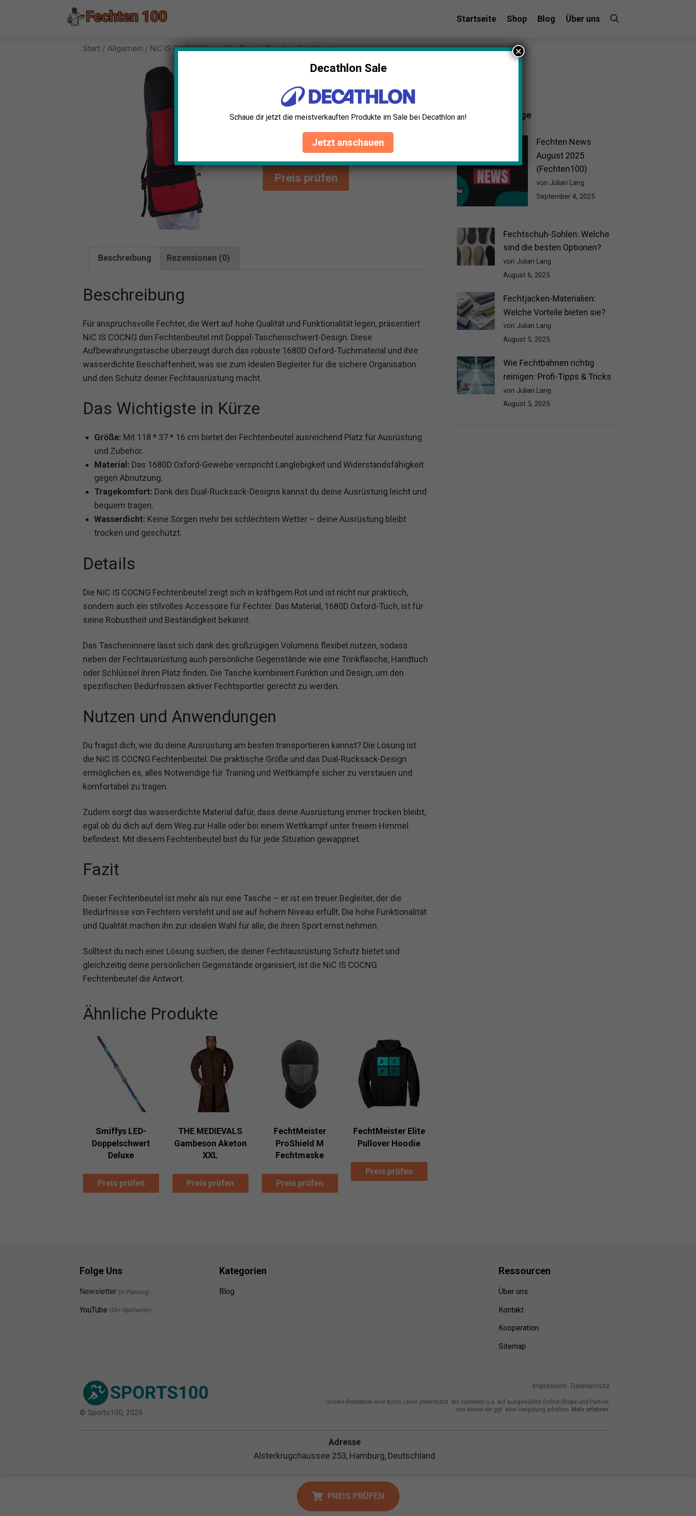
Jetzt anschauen (348, 142)
